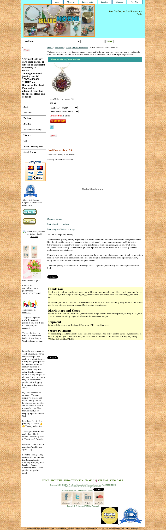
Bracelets (27, 124)
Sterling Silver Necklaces (77, 47)
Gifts (26, 141)
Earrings (27, 118)
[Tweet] (51, 128)
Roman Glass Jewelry (33, 129)
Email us (104, 2)
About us (71, 2)
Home (50, 47)
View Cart (134, 2)
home (57, 2)
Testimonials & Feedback (29, 311)
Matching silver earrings (58, 224)
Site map (119, 2)
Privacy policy (88, 2)
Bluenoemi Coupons (31, 280)
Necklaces (59, 47)
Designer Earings (54, 219)
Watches (27, 135)
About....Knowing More (33, 146)
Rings (26, 107)
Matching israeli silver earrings (61, 229)
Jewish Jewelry (30, 152)
